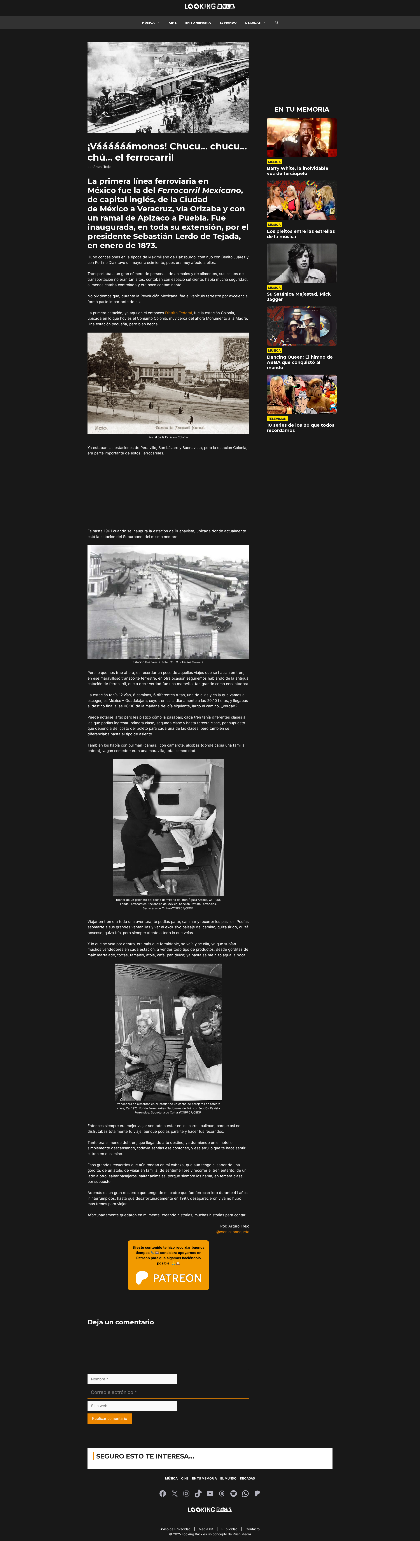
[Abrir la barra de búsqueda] (277, 22)
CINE (173, 22)
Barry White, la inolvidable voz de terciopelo (297, 171)
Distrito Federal (178, 313)
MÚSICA (148, 22)
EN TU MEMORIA (198, 22)
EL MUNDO (228, 22)
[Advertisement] (168, 492)
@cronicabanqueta (232, 1232)
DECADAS (253, 22)
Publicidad (229, 1529)
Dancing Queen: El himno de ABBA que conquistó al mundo (300, 362)
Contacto (253, 1529)
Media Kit (206, 1529)
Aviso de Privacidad (175, 1529)
